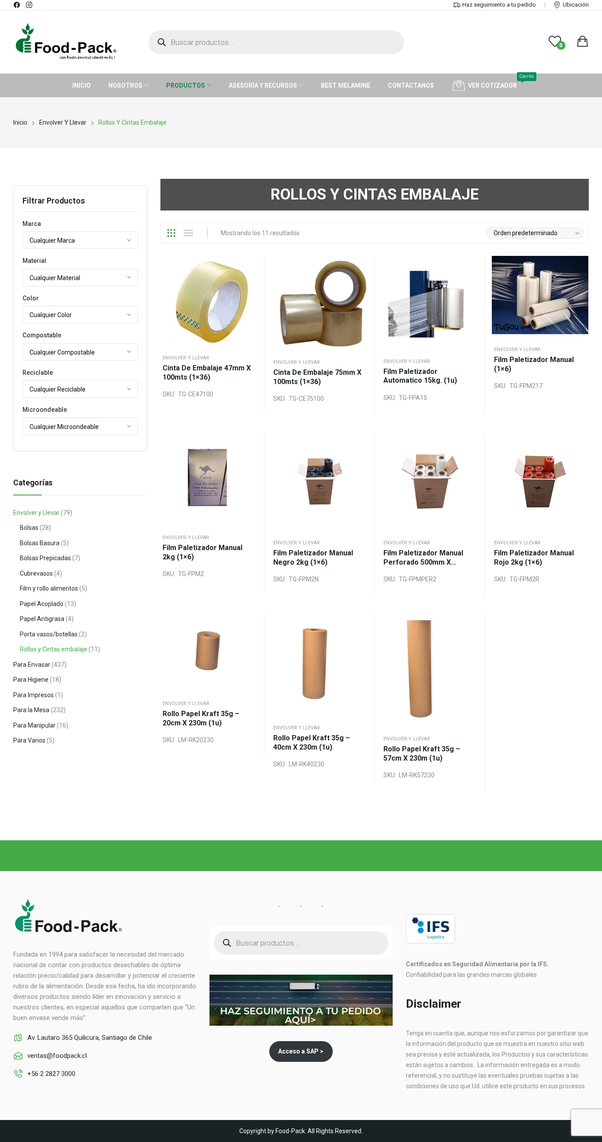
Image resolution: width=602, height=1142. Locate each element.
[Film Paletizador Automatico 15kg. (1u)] (430, 302)
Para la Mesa (31, 709)
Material (34, 260)
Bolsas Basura (39, 543)
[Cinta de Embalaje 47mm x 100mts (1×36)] (209, 300)
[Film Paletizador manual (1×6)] (540, 296)
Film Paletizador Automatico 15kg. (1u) (420, 376)
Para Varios (29, 740)
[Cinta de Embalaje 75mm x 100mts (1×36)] (319, 302)
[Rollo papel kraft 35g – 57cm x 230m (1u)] (430, 670)
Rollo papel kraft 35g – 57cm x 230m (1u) (421, 753)
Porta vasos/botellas (49, 634)
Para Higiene (30, 679)
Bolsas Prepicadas (45, 558)
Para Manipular (34, 725)
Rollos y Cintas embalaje (53, 649)
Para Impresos (33, 695)
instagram (29, 4)
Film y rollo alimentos (49, 588)
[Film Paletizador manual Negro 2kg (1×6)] (319, 481)
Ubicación (576, 4)
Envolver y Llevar (186, 358)
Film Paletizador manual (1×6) (534, 364)
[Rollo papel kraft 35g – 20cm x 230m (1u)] (209, 652)
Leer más (242, 317)
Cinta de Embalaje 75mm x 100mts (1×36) (317, 377)
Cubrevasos (36, 573)
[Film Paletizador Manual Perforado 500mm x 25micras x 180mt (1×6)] (430, 481)
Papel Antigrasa (42, 618)
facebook (17, 4)
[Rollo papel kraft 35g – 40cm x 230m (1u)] (319, 664)
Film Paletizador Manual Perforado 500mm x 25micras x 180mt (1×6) (423, 558)
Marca (31, 223)
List (188, 233)
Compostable (41, 335)
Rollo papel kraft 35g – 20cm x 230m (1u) (201, 718)
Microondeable (44, 409)
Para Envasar (31, 664)
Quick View (242, 276)
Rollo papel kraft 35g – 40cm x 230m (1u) (311, 742)
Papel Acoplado (41, 603)
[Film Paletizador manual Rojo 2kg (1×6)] (540, 481)
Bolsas (29, 527)
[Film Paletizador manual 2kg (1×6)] (209, 479)
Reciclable (37, 372)
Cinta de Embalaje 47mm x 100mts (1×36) (207, 372)
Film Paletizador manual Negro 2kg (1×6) (313, 557)
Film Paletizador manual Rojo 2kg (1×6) (534, 557)
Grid (171, 233)
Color (30, 298)
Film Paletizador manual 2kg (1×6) (202, 552)
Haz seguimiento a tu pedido (499, 4)
